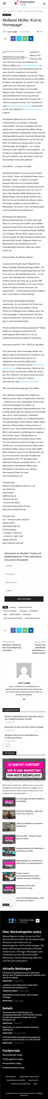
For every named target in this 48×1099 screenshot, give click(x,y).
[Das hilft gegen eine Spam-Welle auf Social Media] (9, 801)
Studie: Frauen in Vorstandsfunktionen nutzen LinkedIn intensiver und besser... (29, 875)
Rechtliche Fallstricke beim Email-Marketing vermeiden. (12, 647)
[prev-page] (4, 745)
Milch (5, 614)
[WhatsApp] (25, 38)
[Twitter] (19, 38)
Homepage (22, 611)
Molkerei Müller (15, 614)
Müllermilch (27, 614)
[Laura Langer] (4, 31)
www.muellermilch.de (30, 65)
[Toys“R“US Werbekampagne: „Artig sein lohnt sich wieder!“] (9, 901)
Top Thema (6, 842)
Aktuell (5, 779)
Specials (5, 905)
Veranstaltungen (10, 991)
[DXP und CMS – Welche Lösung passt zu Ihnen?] (9, 839)
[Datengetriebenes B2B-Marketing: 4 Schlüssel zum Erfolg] (9, 851)
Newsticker (12, 11)
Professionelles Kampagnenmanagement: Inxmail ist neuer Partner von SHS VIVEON (21, 1038)
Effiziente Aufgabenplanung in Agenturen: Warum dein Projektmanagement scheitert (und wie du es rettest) (24, 975)
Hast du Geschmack (10, 611)
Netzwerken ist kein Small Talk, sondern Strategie (24, 727)
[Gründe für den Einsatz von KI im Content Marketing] (24, 769)
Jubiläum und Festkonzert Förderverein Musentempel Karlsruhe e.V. (20, 986)
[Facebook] (13, 38)
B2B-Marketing (8, 855)
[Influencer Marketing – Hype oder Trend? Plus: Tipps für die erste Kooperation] (9, 814)
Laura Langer (12, 32)
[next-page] (8, 745)
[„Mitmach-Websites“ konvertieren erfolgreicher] (9, 826)
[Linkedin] (30, 38)
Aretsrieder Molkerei (25, 607)
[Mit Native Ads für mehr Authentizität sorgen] (9, 888)
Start (4, 11)
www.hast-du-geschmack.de (19, 106)
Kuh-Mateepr (33, 611)
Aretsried (13, 607)
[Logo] (21, 921)
